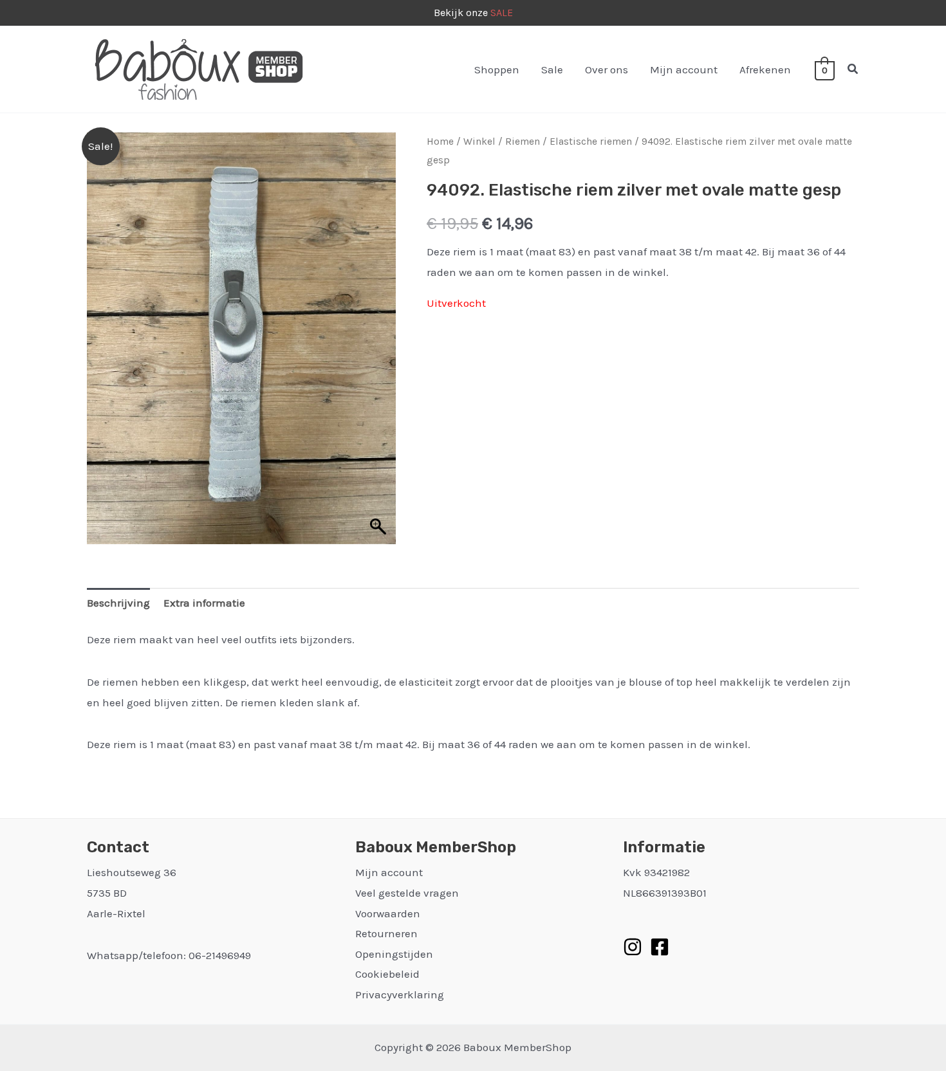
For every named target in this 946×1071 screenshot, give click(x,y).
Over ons (606, 69)
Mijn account (684, 69)
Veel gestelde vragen (407, 892)
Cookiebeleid (387, 973)
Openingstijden (394, 953)
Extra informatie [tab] (204, 602)
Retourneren (386, 933)
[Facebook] (659, 947)
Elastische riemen (591, 141)
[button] (853, 69)
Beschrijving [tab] (118, 602)
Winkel (479, 141)
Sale (552, 69)
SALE (501, 12)
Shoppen (496, 69)
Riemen (522, 141)
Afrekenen (765, 69)
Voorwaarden (387, 913)
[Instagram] (632, 947)
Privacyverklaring (399, 994)
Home (440, 141)
